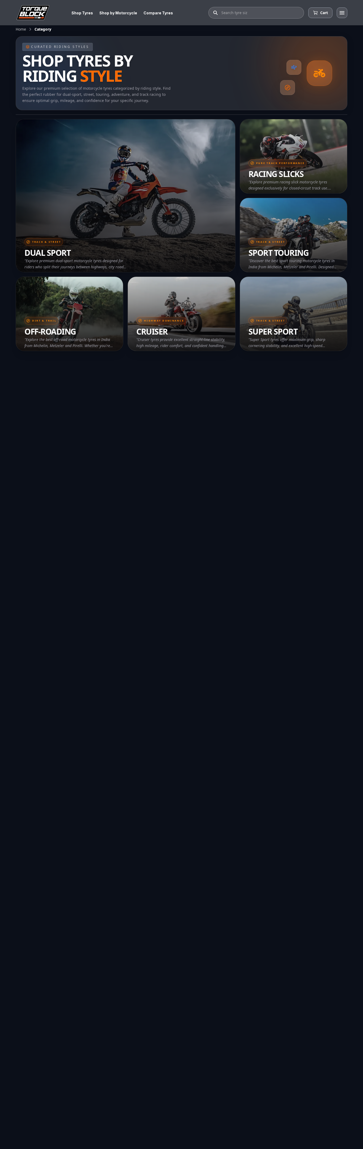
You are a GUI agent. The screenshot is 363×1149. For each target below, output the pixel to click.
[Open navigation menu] (342, 12)
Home (21, 29)
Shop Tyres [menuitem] (82, 13)
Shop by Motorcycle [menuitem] (118, 13)
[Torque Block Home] (33, 12)
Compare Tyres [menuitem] (158, 13)
